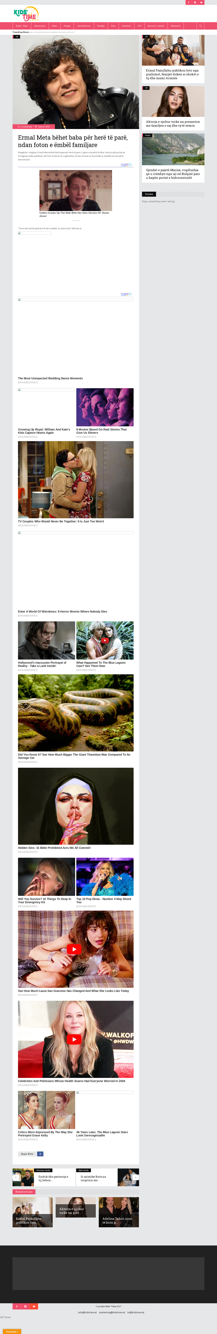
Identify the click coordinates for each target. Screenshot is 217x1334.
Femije (147, 135)
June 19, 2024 (44, 126)
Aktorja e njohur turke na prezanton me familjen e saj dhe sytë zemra (173, 124)
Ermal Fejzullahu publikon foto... (28, 1220)
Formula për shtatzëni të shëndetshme (46, 32)
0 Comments (26, 126)
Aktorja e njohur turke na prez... (71, 1211)
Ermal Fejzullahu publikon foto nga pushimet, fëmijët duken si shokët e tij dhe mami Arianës (172, 74)
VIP (17, 36)
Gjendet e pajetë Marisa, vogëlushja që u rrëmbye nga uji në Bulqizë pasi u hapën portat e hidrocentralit (173, 174)
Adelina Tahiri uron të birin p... (117, 1220)
